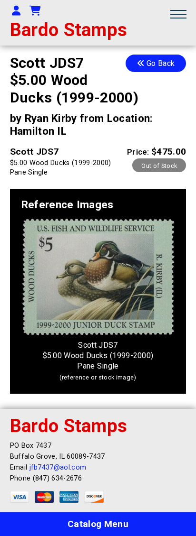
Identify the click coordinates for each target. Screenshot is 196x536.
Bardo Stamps (68, 29)
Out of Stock (159, 165)
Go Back (160, 63)
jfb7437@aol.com (58, 467)
